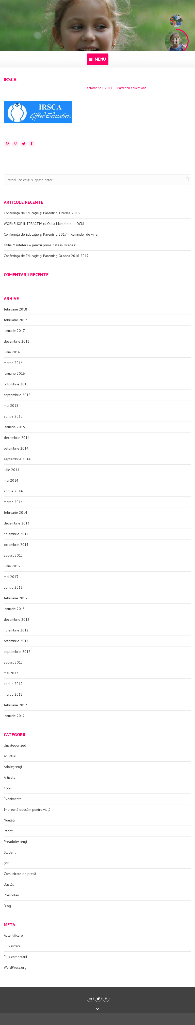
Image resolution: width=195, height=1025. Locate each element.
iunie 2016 (12, 352)
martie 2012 (13, 694)
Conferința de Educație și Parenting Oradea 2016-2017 (46, 255)
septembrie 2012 (17, 651)
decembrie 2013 (16, 523)
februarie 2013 (15, 598)
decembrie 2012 (16, 619)
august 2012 (13, 662)
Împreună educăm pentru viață (27, 809)
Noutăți (9, 820)
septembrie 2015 (17, 395)
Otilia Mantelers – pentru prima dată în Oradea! (40, 245)
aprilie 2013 (13, 587)
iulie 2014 (11, 469)
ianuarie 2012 (14, 715)
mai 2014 (11, 480)
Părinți (8, 831)
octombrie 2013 (16, 544)
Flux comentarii (15, 956)
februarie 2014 (15, 512)
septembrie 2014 (17, 459)
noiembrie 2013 (16, 534)
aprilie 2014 (13, 491)
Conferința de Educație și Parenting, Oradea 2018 (42, 213)
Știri (6, 863)
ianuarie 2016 (14, 373)
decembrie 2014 (16, 437)
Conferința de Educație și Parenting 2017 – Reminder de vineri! (52, 234)
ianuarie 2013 (14, 608)
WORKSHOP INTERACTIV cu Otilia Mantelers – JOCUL (44, 223)
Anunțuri (10, 756)
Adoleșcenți (13, 766)
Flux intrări (12, 946)
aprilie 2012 (13, 683)
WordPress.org (15, 967)
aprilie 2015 (13, 416)
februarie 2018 (15, 309)
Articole (9, 777)
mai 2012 (11, 673)
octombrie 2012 (16, 641)
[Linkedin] (90, 998)
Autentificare (13, 935)
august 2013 (13, 555)
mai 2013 (11, 576)
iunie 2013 (12, 566)
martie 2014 (13, 502)
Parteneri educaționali (132, 88)
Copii (7, 788)
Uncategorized (15, 745)
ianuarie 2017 (14, 330)
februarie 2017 (15, 320)
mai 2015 (11, 405)
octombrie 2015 (16, 384)
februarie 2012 (15, 705)
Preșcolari (11, 895)
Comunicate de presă (20, 873)
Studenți (10, 852)
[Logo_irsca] (38, 112)
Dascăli (9, 884)
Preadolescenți (15, 841)
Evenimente (13, 799)
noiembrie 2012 (16, 630)
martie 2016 (13, 362)
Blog (7, 905)
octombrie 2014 (16, 448)
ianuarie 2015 (14, 427)
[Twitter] (98, 998)
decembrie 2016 (16, 341)
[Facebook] (106, 998)
